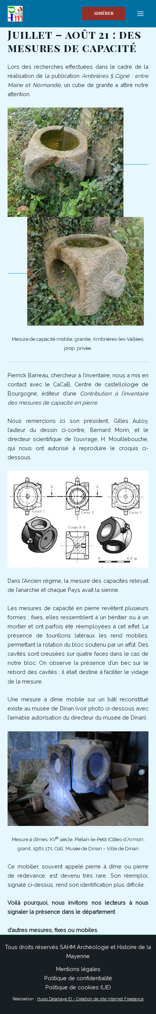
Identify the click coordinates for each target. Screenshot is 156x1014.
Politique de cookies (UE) (78, 987)
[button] (103, 13)
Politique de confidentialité (78, 978)
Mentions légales (78, 969)
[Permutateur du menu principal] (140, 14)
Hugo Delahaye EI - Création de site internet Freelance (90, 999)
